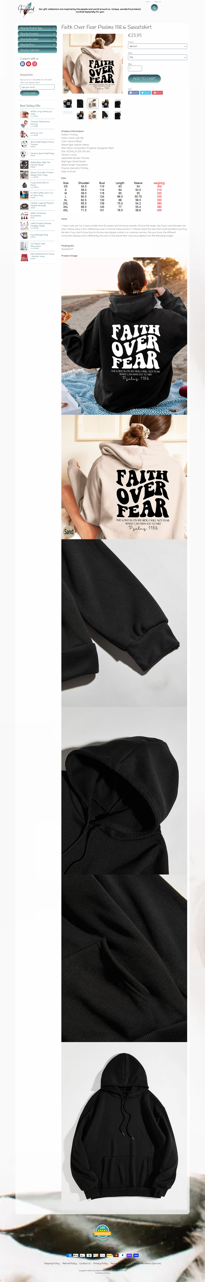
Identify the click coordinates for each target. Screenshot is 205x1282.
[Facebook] (22, 63)
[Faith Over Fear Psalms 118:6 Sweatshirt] (67, 103)
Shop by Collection (29, 50)
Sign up (158, 2)
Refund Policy (69, 1263)
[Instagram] (34, 63)
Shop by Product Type (38, 28)
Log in (148, 2)
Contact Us (85, 1263)
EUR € (110, 1247)
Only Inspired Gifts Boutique (101, 1271)
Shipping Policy (52, 1263)
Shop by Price (38, 45)
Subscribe (29, 93)
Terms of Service (119, 1263)
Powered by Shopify (102, 1273)
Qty (130, 64)
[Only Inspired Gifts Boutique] (25, 10)
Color (131, 41)
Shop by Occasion (38, 34)
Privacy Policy (100, 1263)
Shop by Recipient (38, 40)
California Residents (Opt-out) (145, 1263)
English (94, 1247)
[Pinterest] (28, 63)
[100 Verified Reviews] (102, 1243)
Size (130, 52)
